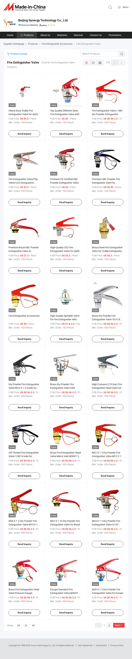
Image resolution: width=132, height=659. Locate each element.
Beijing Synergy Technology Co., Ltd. (43, 20)
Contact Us (96, 35)
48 (33, 625)
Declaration (101, 645)
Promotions (115, 35)
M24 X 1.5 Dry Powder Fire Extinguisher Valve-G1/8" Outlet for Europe (106, 524)
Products (29, 35)
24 (18, 625)
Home (10, 35)
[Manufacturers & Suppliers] (25, 7)
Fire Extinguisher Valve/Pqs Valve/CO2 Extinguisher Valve (23, 182)
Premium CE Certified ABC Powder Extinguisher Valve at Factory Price (65, 182)
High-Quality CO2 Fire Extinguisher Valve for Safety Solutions (65, 251)
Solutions (62, 35)
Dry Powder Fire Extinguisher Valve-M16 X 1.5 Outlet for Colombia (24, 388)
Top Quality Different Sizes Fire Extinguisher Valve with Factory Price (64, 114)
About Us (45, 35)
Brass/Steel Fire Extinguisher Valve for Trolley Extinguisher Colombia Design (107, 251)
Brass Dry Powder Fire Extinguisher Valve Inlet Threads (62, 388)
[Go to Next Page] (121, 62)
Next (117, 625)
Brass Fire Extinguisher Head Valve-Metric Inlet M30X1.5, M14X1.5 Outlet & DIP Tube (65, 456)
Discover (78, 35)
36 (26, 625)
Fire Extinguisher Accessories (24, 315)
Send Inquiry (24, 133)
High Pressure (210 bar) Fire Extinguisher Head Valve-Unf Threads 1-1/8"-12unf (107, 388)
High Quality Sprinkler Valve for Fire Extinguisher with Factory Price (64, 319)
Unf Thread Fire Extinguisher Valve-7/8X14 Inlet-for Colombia (24, 456)
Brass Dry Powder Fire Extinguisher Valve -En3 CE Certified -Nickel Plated (106, 319)
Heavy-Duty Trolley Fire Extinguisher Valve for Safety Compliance (24, 114)
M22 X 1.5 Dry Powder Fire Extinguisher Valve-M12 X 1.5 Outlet (107, 456)
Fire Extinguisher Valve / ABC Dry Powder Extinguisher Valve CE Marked (107, 114)
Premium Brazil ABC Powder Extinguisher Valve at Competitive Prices (24, 251)
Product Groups (18, 53)
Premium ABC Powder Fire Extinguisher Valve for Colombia (106, 182)
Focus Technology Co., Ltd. (43, 645)
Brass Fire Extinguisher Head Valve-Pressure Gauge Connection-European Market (24, 593)
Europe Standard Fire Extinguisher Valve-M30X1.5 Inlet (65, 593)
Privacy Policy (117, 645)
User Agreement (85, 645)
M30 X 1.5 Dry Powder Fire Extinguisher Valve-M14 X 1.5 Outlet (24, 524)
